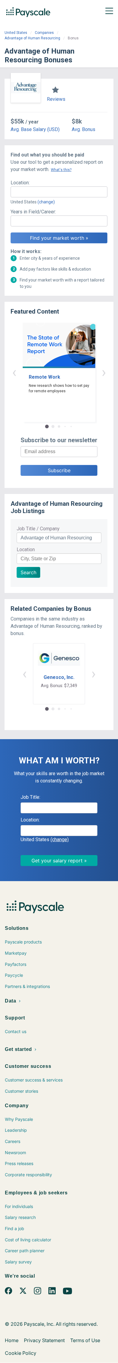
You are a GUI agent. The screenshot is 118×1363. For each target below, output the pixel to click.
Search (28, 572)
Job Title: (30, 797)
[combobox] (59, 191)
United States (16, 33)
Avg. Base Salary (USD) (35, 129)
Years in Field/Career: (33, 212)
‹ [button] (14, 372)
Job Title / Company (38, 529)
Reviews (56, 99)
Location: (20, 183)
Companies (44, 33)
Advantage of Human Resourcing (32, 38)
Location (26, 549)
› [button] (104, 372)
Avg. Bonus (83, 129)
